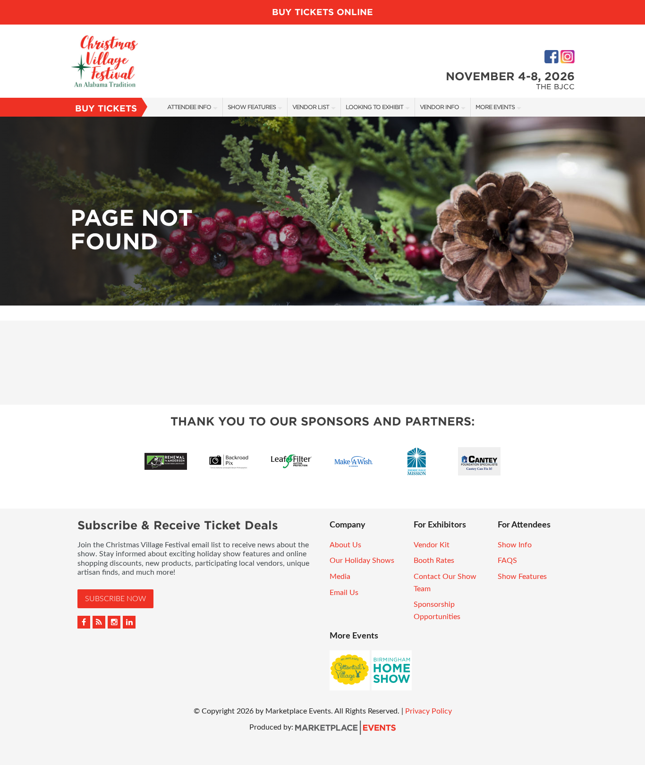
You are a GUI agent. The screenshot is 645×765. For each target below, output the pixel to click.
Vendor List (310, 106)
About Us (345, 545)
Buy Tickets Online (322, 12)
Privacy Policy (428, 711)
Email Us (344, 592)
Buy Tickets (106, 108)
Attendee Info (189, 106)
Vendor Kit (432, 545)
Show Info (515, 545)
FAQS (507, 560)
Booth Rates (434, 560)
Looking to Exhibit (374, 106)
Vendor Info (439, 106)
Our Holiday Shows (362, 560)
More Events (495, 106)
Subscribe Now (115, 599)
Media (340, 576)
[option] (322, 211)
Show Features (252, 106)
